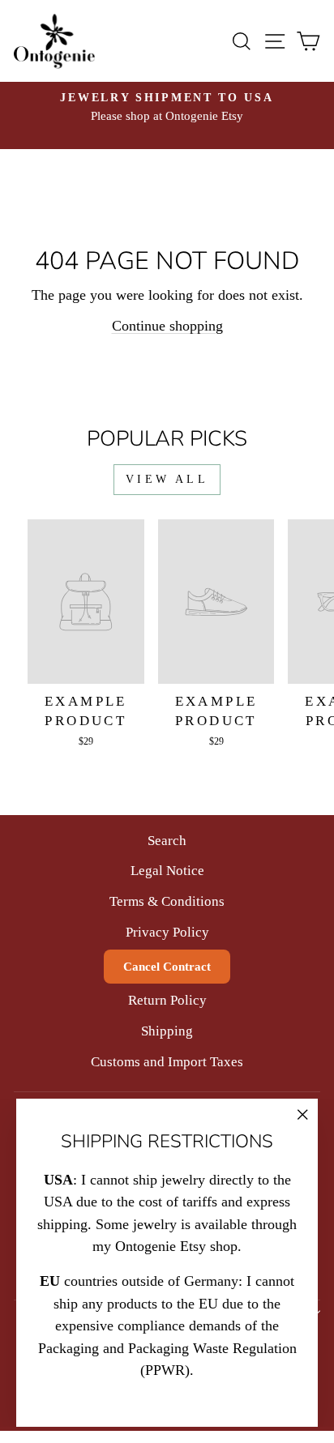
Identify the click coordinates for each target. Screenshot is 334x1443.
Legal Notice (167, 870)
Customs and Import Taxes (167, 1061)
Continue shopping (167, 326)
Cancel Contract (167, 966)
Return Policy (167, 1000)
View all (167, 479)
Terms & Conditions (167, 901)
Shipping (167, 1031)
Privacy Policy (167, 932)
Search (167, 840)
